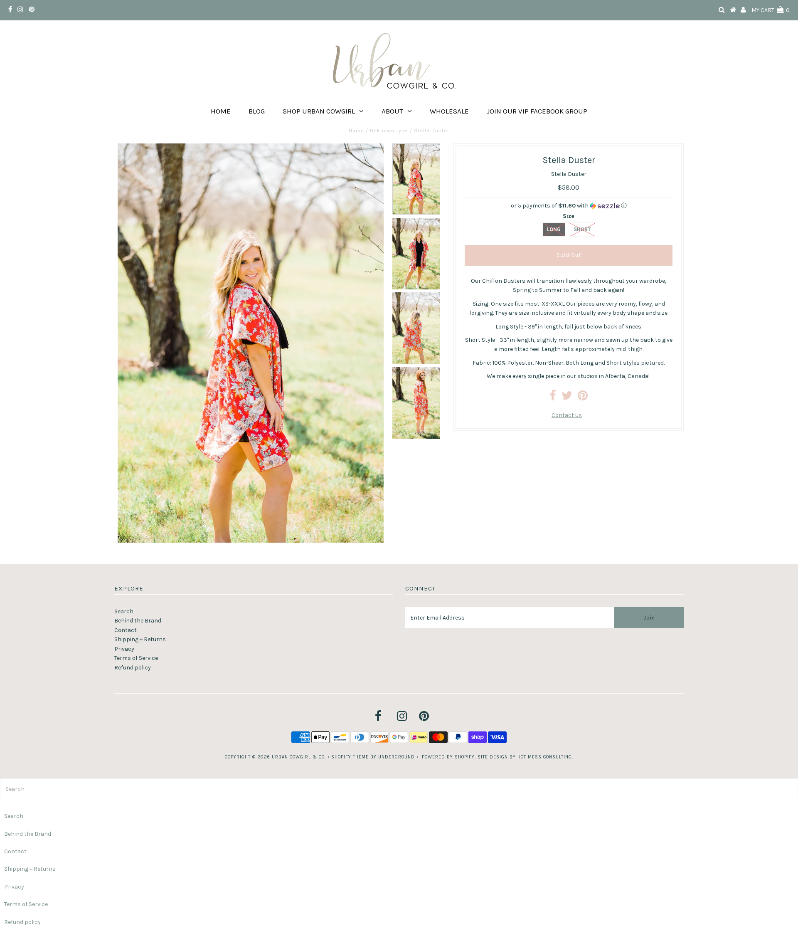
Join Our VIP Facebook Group (537, 111)
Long (554, 229)
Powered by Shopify (448, 757)
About (392, 111)
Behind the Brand (137, 620)
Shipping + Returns (140, 639)
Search (123, 611)
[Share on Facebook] (552, 397)
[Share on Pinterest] (583, 397)
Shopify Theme (350, 757)
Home (221, 111)
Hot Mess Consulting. (545, 757)
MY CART (770, 10)
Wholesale (449, 111)
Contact (125, 630)
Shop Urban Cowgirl (319, 111)
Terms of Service (136, 658)
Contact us (567, 415)
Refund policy (132, 667)
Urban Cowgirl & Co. (299, 757)
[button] (568, 206)
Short (582, 229)
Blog (257, 111)
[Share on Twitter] (567, 397)
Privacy (124, 648)
